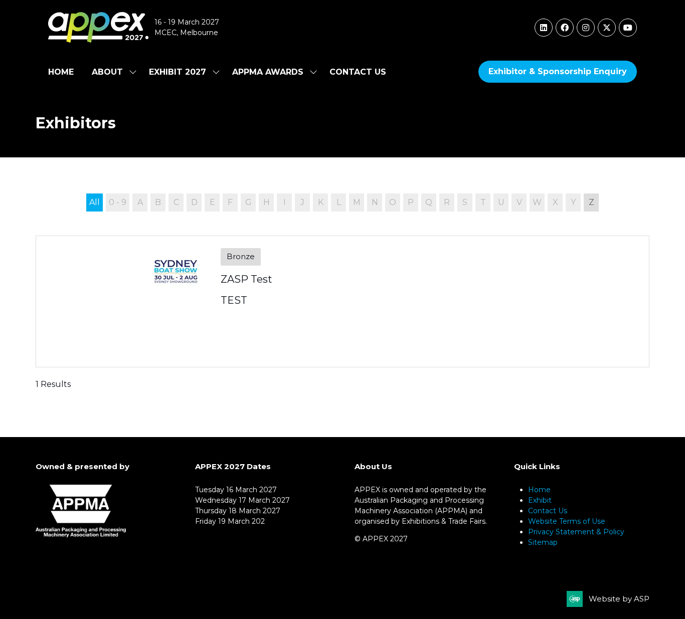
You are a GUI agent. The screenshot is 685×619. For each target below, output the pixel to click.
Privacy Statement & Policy (576, 531)
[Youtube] (628, 28)
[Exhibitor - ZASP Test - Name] (342, 301)
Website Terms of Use (566, 521)
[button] (557, 72)
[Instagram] (586, 28)
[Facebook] (565, 28)
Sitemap (543, 542)
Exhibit (540, 500)
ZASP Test (246, 279)
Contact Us (357, 72)
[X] (607, 28)
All (94, 202)
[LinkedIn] (544, 28)
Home (61, 72)
